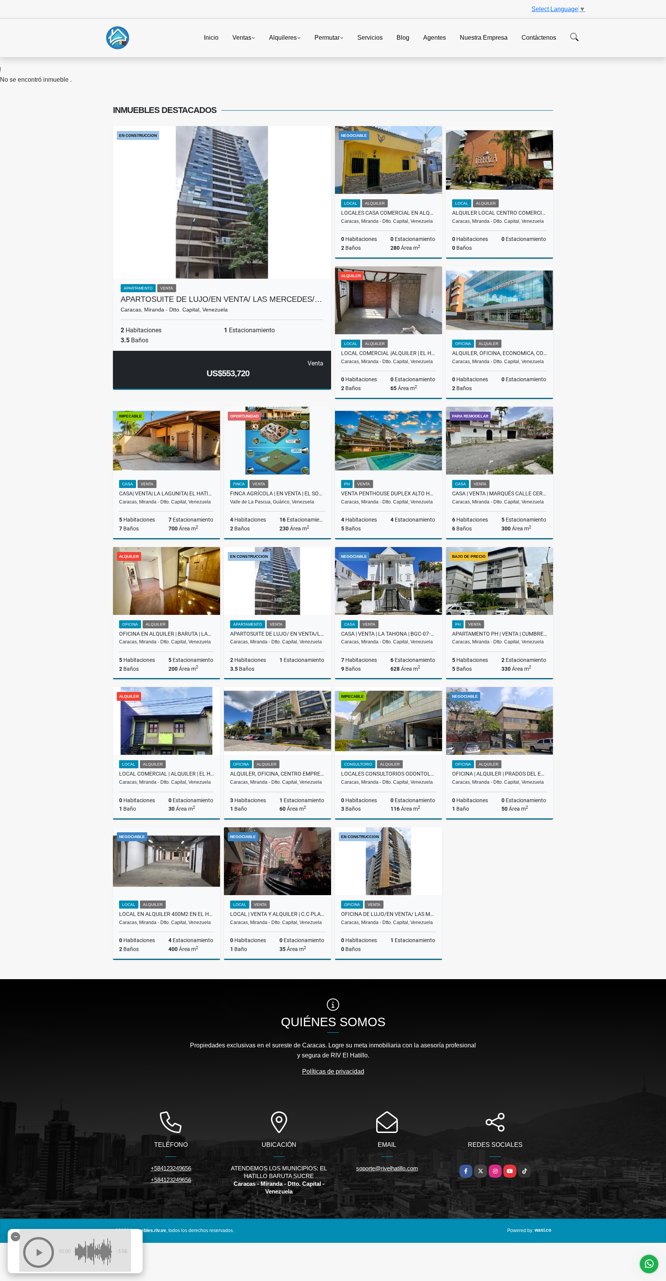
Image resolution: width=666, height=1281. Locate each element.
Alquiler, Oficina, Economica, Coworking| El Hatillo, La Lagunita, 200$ (499, 353)
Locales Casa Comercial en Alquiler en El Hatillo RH (388, 213)
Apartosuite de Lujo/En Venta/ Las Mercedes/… (221, 299)
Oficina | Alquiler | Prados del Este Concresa (499, 774)
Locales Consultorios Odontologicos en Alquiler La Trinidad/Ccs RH (388, 774)
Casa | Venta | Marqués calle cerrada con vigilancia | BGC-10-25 (499, 493)
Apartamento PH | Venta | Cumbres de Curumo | (499, 634)
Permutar (327, 37)
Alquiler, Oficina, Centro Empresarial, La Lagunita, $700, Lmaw (277, 774)
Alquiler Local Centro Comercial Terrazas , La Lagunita (499, 213)
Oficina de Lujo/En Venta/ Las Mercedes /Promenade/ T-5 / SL (388, 914)
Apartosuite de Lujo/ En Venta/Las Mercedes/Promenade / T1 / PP (277, 634)
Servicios (370, 37)
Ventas (241, 37)
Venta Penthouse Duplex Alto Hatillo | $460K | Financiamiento (388, 493)
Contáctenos (538, 37)
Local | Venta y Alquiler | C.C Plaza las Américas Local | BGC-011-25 (277, 914)
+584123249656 (171, 1168)
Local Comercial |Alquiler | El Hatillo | (388, 353)
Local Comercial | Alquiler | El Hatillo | (166, 774)
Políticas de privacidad (333, 1071)
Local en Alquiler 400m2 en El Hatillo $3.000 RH (166, 914)
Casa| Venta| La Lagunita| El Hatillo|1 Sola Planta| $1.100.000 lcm (166, 493)
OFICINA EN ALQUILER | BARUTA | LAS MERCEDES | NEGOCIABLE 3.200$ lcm (166, 634)
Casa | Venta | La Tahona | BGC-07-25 (388, 634)
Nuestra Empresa (484, 37)
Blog (403, 37)
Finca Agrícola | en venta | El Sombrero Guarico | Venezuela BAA (277, 493)
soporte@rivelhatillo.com (387, 1168)
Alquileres (283, 37)
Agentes (434, 37)
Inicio (211, 37)
